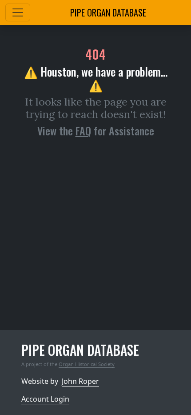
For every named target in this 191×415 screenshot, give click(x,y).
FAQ (83, 130)
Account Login (45, 399)
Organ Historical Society (87, 364)
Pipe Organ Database (108, 12)
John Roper (80, 381)
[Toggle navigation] (17, 12)
